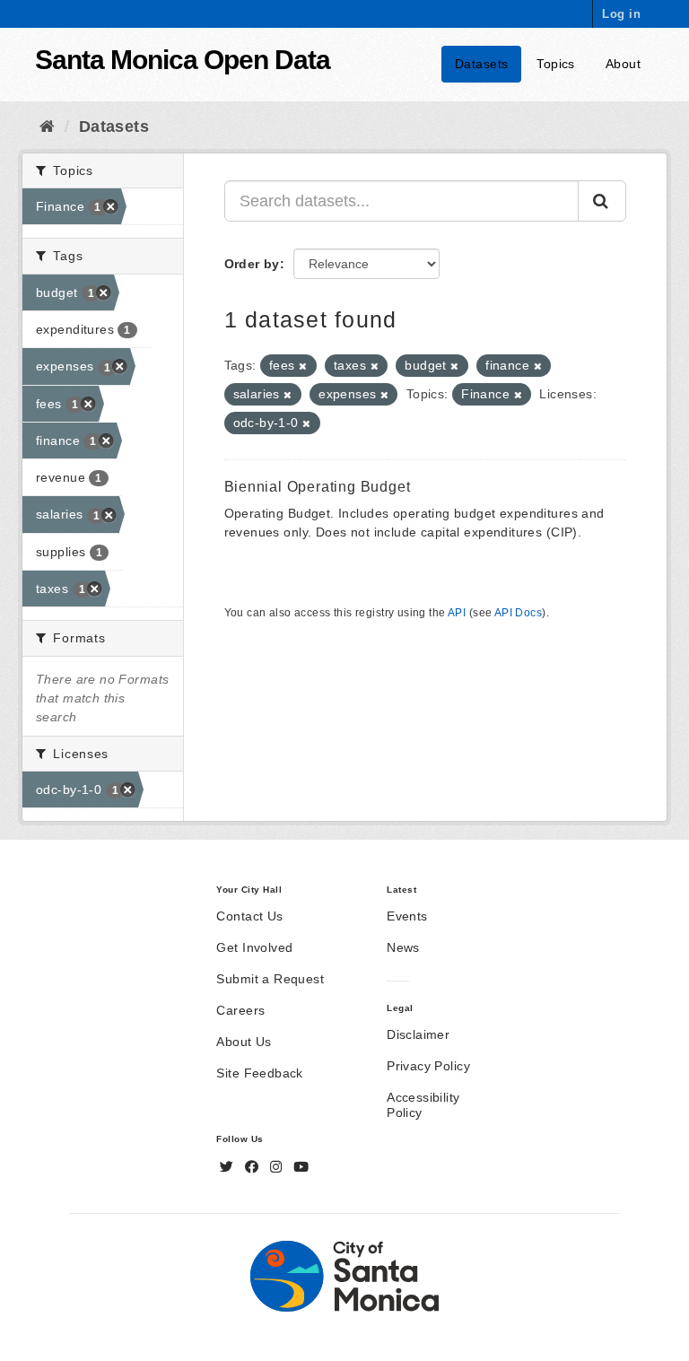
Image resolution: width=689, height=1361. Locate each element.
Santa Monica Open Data (182, 59)
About (623, 64)
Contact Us (249, 916)
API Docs (518, 612)
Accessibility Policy (423, 1105)
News (403, 947)
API (457, 612)
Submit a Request (270, 979)
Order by (252, 264)
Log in (621, 14)
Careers (240, 1010)
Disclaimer (418, 1034)
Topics (555, 64)
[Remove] (303, 366)
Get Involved (254, 947)
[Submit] (602, 201)
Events (407, 916)
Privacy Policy (428, 1066)
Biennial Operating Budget (317, 486)
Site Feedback (259, 1073)
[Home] (47, 126)
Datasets (481, 64)
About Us (243, 1041)
